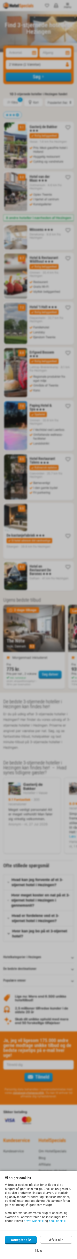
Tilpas (38, 1250)
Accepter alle (21, 1240)
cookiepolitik (57, 1220)
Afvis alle (56, 1240)
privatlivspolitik (34, 1220)
